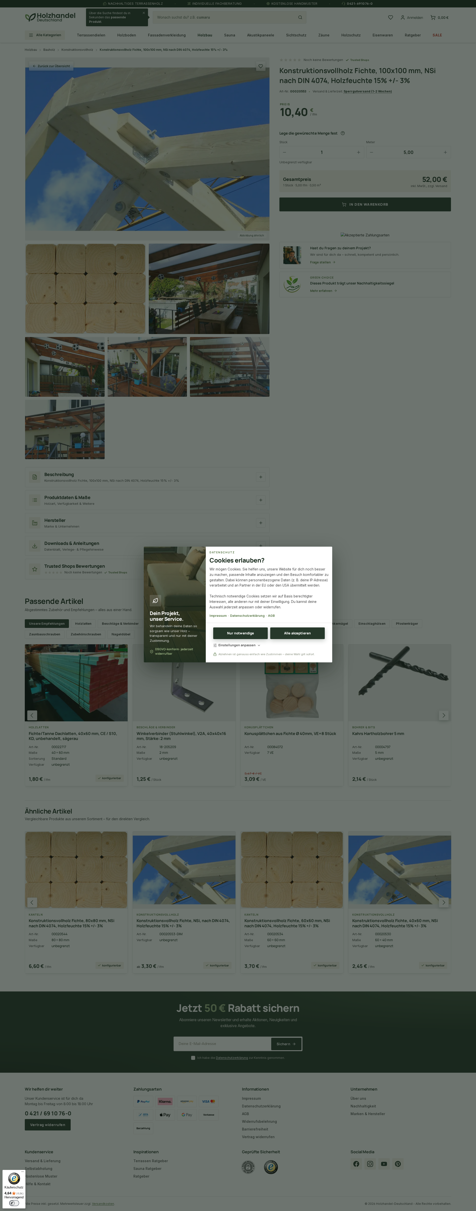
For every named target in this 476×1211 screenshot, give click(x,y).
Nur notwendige (240, 633)
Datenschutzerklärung (247, 616)
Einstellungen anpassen (237, 645)
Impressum (218, 616)
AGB (271, 616)
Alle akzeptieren (297, 633)
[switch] (14, 1203)
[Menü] (23, 1173)
